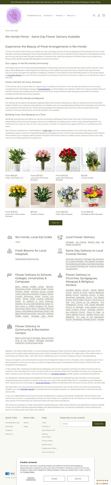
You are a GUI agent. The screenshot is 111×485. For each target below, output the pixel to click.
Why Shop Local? (48, 430)
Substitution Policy (49, 448)
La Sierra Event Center (34, 343)
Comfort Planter (37, 214)
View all (55, 223)
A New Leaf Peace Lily (14, 178)
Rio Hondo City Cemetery (76, 264)
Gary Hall (41, 313)
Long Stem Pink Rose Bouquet (39, 179)
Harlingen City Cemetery (93, 259)
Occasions (9, 426)
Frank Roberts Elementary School (35, 311)
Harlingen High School (42, 316)
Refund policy (47, 444)
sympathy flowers (14, 75)
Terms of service (48, 452)
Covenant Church (87, 295)
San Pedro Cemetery (95, 264)
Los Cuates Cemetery (75, 261)
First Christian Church (82, 300)
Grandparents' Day (12, 423)
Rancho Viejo (94, 242)
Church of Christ (80, 292)
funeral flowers (44, 89)
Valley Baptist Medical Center (27, 259)
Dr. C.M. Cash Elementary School (37, 304)
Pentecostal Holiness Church (84, 319)
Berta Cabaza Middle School (29, 287)
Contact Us (46, 426)
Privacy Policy (28, 472)
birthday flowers (27, 389)
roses (45, 130)
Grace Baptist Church (94, 307)
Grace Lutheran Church (76, 310)
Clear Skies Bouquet (64, 214)
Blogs (26, 426)
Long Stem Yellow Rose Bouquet (15, 215)
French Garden (87, 178)
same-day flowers (43, 383)
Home (7, 30)
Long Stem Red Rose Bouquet (64, 179)
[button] (48, 15)
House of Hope (93, 312)
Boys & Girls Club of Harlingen (28, 338)
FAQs (44, 423)
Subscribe (98, 424)
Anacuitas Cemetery (74, 259)
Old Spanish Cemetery (94, 261)
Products (8, 430)
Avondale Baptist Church (77, 290)
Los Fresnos (81, 242)
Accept (54, 479)
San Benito (76, 244)
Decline (78, 479)
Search (26, 423)
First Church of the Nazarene (85, 302)
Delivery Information (46, 435)
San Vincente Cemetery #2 (77, 266)
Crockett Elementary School (27, 296)
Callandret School (39, 289)
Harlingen (70, 242)
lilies (50, 130)
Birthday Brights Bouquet (92, 214)
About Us (8, 434)
